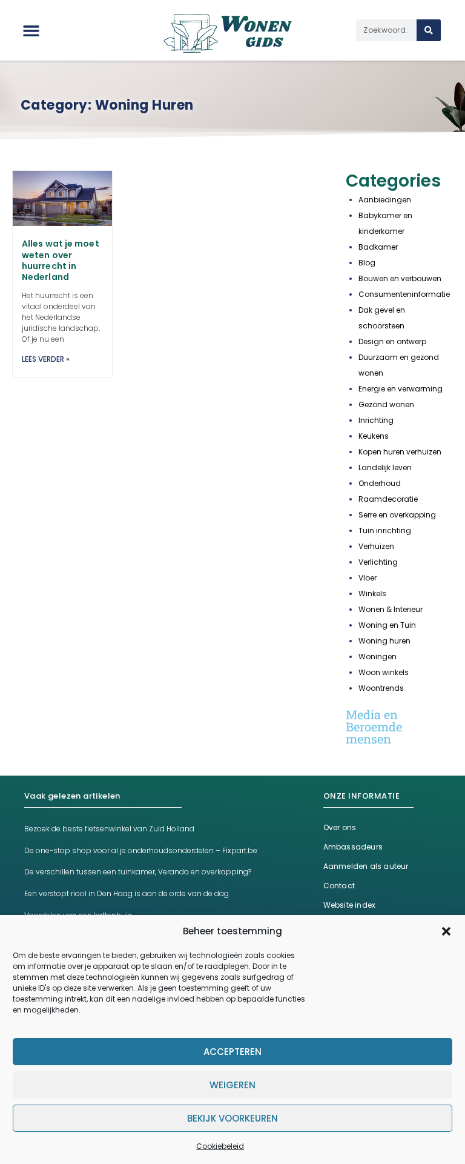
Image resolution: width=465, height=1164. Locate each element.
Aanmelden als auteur (366, 866)
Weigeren (232, 1085)
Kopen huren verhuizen (399, 452)
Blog (366, 263)
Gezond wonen (386, 404)
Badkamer (378, 247)
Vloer (367, 578)
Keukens (373, 436)
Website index (349, 905)
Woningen (377, 656)
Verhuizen (376, 546)
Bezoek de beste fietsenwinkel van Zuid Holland (109, 828)
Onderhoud (379, 483)
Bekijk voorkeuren (232, 1118)
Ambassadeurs (353, 847)
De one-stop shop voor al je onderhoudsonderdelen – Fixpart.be (140, 850)
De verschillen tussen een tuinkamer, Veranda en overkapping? (137, 871)
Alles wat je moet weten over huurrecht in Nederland (60, 260)
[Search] (429, 30)
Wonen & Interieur (390, 609)
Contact (339, 885)
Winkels (372, 593)
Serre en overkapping (397, 515)
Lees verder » (46, 359)
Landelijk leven (385, 467)
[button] (446, 931)
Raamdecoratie (388, 499)
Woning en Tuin (387, 625)
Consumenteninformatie (404, 294)
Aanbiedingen (384, 200)
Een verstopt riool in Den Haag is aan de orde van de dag (126, 893)
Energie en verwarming (400, 389)
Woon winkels (383, 672)
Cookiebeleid (220, 1146)
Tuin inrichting (384, 530)
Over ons (340, 827)
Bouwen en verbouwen (399, 278)
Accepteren (232, 1051)
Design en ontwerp (392, 341)
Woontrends (381, 688)
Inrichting (376, 420)
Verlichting (378, 562)
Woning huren (384, 641)
